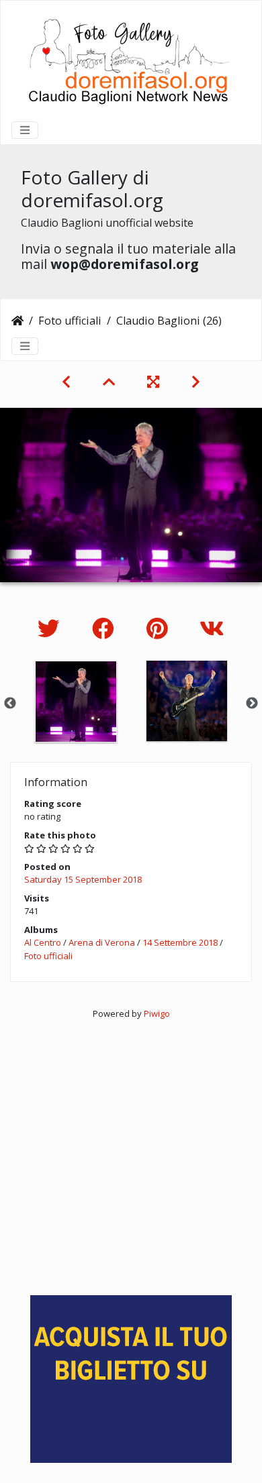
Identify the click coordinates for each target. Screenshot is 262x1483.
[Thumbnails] (109, 381)
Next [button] (252, 703)
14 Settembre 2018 (180, 942)
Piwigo (157, 1013)
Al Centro (42, 942)
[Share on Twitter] (51, 628)
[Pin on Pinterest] (159, 628)
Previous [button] (10, 703)
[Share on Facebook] (106, 628)
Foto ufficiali (69, 320)
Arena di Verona (102, 942)
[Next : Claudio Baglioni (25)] (195, 381)
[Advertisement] (131, 1151)
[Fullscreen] (153, 381)
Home (17, 321)
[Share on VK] (212, 628)
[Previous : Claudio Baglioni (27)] (66, 381)
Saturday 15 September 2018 (83, 879)
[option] (75, 702)
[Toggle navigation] (24, 130)
